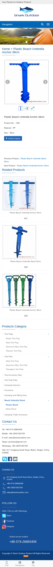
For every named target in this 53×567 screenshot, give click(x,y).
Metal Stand (11, 409)
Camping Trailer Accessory (15, 415)
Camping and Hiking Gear (15, 395)
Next (45, 82)
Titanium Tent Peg (13, 351)
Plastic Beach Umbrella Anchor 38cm (25, 310)
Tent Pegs (8, 334)
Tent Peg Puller (11, 380)
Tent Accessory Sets (13, 375)
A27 (26, 218)
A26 (26, 316)
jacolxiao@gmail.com (17, 442)
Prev (7, 82)
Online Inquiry (14, 138)
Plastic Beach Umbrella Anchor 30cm (33, 166)
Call (6, 565)
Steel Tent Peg (12, 342)
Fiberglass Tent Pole (14, 369)
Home (6, 49)
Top (33, 565)
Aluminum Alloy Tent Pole (16, 365)
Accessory (8, 390)
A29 (26, 267)
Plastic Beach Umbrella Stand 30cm (25, 261)
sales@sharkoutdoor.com (19, 438)
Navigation (7, 24)
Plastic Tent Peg (13, 338)
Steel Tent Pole (12, 361)
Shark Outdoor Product (23, 553)
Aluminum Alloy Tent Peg (16, 347)
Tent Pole (8, 356)
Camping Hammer (12, 385)
